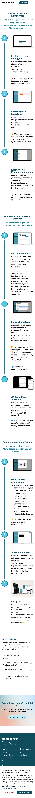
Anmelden (24, 2)
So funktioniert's (7, 755)
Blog (21, 752)
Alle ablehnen (9, 792)
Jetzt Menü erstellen (17, 717)
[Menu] (32, 2)
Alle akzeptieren (24, 792)
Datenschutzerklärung (9, 788)
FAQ (2, 761)
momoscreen (8, 2)
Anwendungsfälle (7, 758)
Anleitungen (24, 755)
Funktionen (5, 752)
